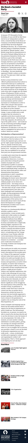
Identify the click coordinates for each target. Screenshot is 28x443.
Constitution (15, 438)
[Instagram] (25, 437)
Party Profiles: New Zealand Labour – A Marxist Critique (18, 403)
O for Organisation (16, 389)
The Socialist (15, 432)
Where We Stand (16, 434)
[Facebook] (25, 431)
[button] (19, 13)
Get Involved (15, 436)
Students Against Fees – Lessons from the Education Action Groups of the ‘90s (19, 362)
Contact (14, 440)
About (13, 430)
